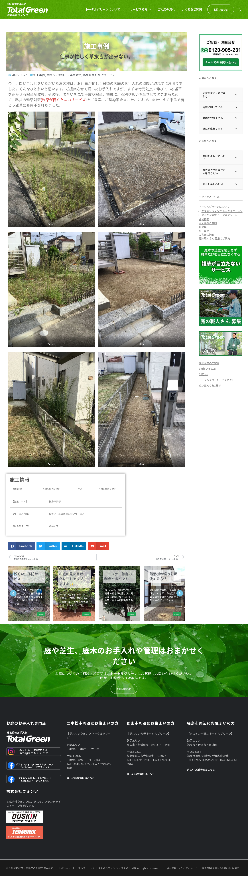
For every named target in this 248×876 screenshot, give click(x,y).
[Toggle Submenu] (236, 95)
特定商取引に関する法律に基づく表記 (220, 868)
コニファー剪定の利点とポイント (118, 576)
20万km (203, 374)
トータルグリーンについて (214, 206)
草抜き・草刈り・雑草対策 (63, 75)
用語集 (203, 227)
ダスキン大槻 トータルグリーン (219, 215)
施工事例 (39, 75)
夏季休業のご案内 (209, 363)
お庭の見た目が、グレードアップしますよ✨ (73, 578)
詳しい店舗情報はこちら (81, 778)
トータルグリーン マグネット (216, 380)
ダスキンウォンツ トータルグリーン (222, 211)
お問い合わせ (124, 689)
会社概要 (204, 219)
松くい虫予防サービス (27, 576)
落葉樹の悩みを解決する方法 (163, 576)
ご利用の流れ (206, 234)
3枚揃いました (207, 368)
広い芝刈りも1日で (210, 385)
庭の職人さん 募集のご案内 (214, 238)
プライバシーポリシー (189, 868)
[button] (21, 546)
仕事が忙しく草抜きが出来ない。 (96, 56)
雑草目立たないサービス (99, 75)
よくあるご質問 (208, 223)
